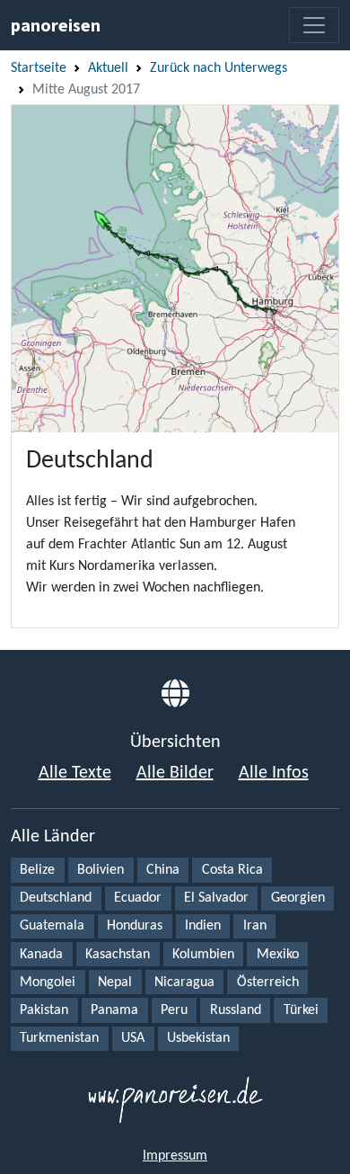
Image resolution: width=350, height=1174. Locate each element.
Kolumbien (203, 954)
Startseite (38, 68)
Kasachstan (117, 954)
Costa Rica (232, 870)
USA (132, 1038)
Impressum (175, 1156)
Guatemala (52, 926)
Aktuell (108, 68)
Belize (37, 870)
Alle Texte (75, 773)
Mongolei (47, 982)
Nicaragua (184, 982)
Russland (235, 1010)
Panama (114, 1010)
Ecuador (138, 898)
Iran (255, 926)
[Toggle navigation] (314, 25)
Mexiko (278, 954)
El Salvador (216, 898)
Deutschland (56, 898)
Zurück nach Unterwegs (218, 68)
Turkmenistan (59, 1038)
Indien (203, 926)
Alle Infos (274, 773)
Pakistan (44, 1010)
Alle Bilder (175, 773)
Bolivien (100, 870)
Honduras (134, 926)
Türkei (301, 1010)
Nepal (115, 982)
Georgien (298, 898)
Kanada (41, 954)
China (162, 870)
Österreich (268, 982)
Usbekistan (198, 1038)
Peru (174, 1010)
